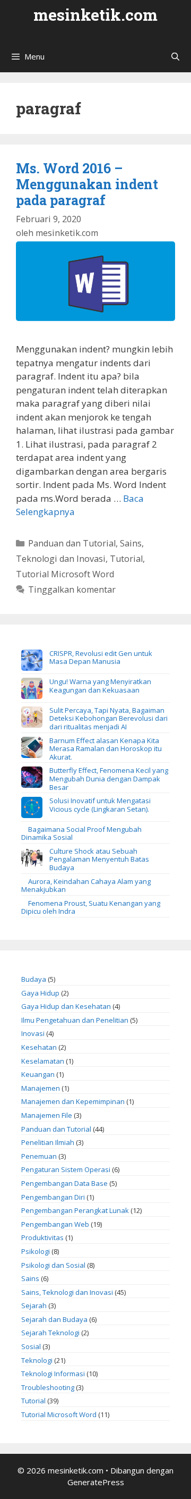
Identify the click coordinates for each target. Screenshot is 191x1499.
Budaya (33, 979)
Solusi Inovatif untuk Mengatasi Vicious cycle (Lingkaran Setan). (100, 805)
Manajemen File (46, 1115)
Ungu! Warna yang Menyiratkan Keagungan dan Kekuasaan (100, 686)
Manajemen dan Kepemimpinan (73, 1101)
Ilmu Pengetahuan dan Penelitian (74, 1020)
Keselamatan (42, 1061)
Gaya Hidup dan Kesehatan (66, 1006)
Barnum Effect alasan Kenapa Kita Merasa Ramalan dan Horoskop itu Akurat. (105, 749)
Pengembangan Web (55, 1224)
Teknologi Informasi (53, 1373)
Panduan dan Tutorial (72, 543)
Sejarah (34, 1305)
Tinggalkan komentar (72, 589)
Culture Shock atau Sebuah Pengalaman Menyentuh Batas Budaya (99, 859)
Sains (30, 1278)
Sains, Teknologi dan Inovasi (67, 1292)
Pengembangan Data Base (64, 1183)
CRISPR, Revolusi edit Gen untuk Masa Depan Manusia (100, 658)
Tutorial (126, 559)
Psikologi (35, 1251)
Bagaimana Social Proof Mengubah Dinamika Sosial (81, 833)
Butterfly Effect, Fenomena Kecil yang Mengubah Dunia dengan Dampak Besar (108, 778)
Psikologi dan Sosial (53, 1265)
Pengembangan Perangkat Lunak (75, 1210)
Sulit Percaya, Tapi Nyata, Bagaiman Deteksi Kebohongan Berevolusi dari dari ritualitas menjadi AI (108, 718)
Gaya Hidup (40, 993)
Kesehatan (39, 1047)
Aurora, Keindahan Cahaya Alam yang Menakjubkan (86, 886)
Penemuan (39, 1156)
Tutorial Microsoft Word (65, 574)
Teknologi (37, 1360)
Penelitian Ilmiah (47, 1142)
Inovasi (33, 1033)
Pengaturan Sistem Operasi (65, 1169)
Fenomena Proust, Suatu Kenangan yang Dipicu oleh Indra (90, 907)
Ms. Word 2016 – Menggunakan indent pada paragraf (87, 184)
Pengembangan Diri (53, 1197)
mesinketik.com (95, 14)
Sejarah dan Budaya (54, 1319)
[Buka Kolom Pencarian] (175, 56)
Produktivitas (42, 1237)
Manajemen (40, 1088)
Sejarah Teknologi (50, 1332)
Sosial (31, 1346)
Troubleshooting (47, 1387)
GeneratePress (95, 1482)
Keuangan (38, 1074)
